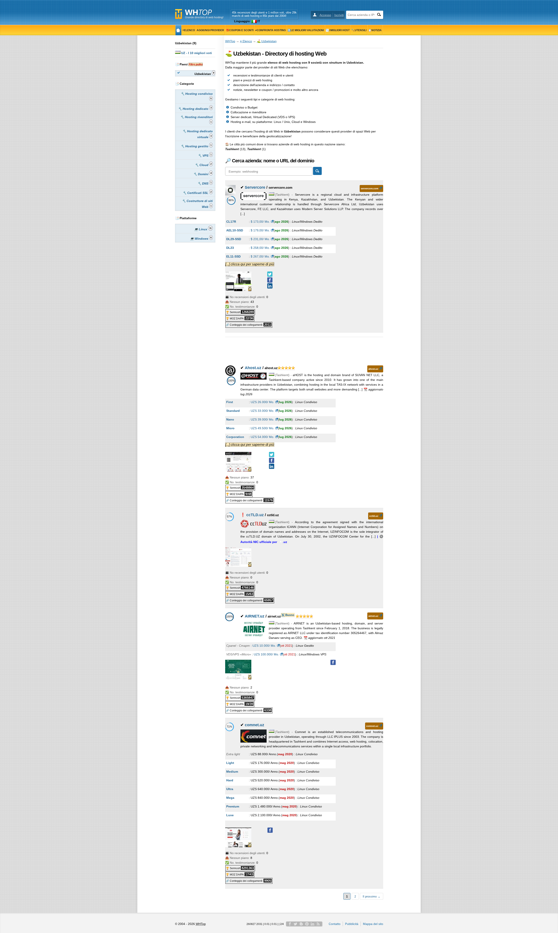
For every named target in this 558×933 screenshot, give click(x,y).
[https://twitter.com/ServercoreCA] (269, 274)
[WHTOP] (178, 30)
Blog (301, 924)
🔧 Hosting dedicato (195, 108)
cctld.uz (373, 516)
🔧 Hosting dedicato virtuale (197, 134)
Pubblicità (351, 924)
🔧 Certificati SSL (197, 192)
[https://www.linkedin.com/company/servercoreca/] (269, 285)
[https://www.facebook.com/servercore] (269, 280)
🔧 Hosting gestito (196, 146)
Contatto (334, 924)
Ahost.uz (253, 368)
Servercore (255, 187)
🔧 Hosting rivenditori (196, 119)
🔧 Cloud (203, 165)
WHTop (230, 41)
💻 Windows (201, 238)
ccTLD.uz (255, 515)
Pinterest (307, 924)
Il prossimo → (371, 896)
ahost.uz (373, 369)
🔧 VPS (205, 155)
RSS (318, 924)
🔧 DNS (204, 183)
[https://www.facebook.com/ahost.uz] (271, 460)
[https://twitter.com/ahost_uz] (271, 454)
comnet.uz (254, 725)
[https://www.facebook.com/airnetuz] (333, 662)
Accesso (325, 15)
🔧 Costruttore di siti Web (197, 204)
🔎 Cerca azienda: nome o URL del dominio (269, 160)
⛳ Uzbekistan (267, 41)
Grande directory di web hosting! (204, 17)
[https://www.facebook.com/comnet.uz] (270, 830)
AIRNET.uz (254, 616)
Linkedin (312, 924)
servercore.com (369, 188)
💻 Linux (203, 229)
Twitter (295, 924)
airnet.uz (373, 616)
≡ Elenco (246, 41)
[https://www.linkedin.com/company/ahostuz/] (271, 466)
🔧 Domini (202, 174)
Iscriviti (339, 15)
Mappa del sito (373, 924)
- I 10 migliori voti (196, 53)
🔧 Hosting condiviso (197, 96)
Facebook (290, 924)
